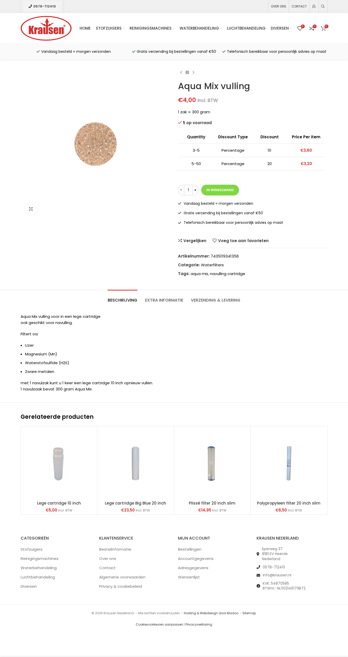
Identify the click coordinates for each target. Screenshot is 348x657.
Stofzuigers (32, 549)
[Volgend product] (193, 73)
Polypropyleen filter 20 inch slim (288, 503)
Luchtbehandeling (38, 577)
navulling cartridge (227, 273)
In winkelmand (220, 189)
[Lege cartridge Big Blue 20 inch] (135, 463)
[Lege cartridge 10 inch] (59, 463)
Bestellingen (189, 549)
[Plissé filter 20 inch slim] (212, 463)
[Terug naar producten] (187, 73)
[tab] (122, 297)
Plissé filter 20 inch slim (212, 503)
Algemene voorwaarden (122, 577)
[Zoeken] (323, 6)
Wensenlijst (189, 577)
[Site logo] (46, 28)
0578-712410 (44, 6)
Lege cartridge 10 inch (59, 503)
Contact (107, 567)
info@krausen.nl (277, 575)
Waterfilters (212, 265)
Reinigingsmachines (39, 558)
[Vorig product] (181, 73)
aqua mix (199, 273)
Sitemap (249, 613)
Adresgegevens (193, 567)
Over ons (107, 558)
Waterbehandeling (39, 567)
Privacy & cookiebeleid (120, 586)
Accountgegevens (196, 558)
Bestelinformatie (115, 549)
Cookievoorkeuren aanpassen (159, 624)
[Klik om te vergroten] (30, 208)
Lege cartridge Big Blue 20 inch (135, 503)
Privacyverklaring (198, 624)
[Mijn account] (314, 6)
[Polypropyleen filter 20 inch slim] (289, 463)
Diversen (29, 586)
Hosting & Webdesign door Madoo (211, 613)
